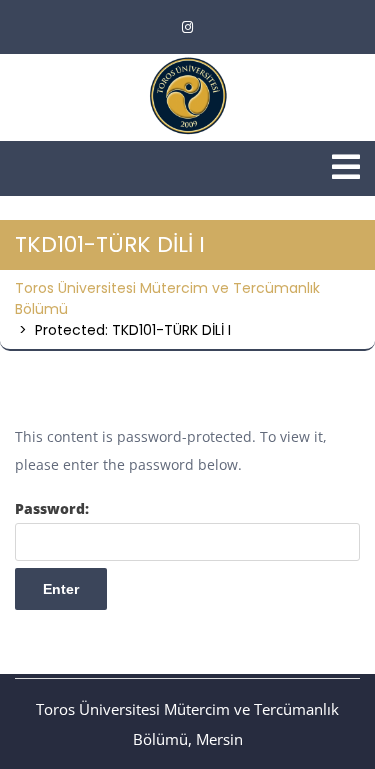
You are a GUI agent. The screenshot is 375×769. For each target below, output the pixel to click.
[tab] (346, 167)
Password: (52, 508)
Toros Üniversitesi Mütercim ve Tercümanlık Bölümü (167, 298)
